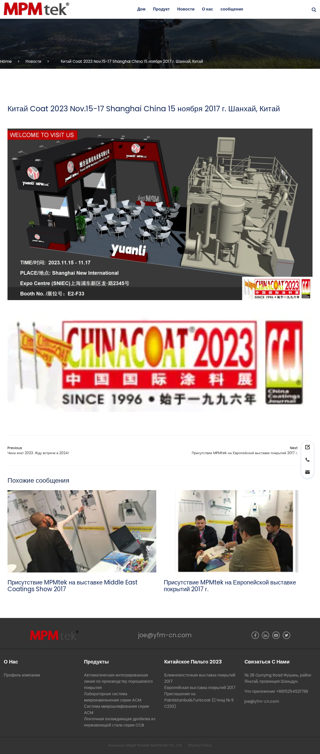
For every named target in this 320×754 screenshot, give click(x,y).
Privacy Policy (200, 745)
